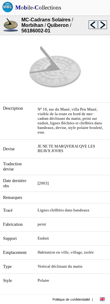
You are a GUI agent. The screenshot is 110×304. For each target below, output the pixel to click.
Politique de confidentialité (71, 299)
